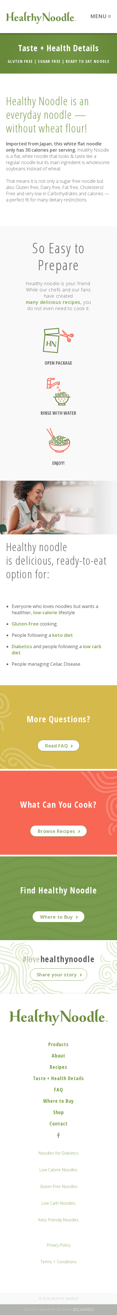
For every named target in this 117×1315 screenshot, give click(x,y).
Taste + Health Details (58, 1078)
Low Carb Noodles (58, 1203)
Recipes (58, 1066)
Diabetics (22, 646)
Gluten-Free (25, 624)
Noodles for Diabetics (59, 1153)
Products (58, 1044)
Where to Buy (56, 917)
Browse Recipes (56, 831)
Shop (58, 1112)
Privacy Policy (58, 1245)
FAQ (58, 1089)
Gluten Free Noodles (59, 1186)
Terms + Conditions (59, 1261)
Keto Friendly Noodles (58, 1219)
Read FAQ (56, 746)
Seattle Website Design (47, 1310)
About (59, 1055)
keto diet (62, 635)
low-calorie (45, 612)
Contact (58, 1123)
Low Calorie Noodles (58, 1169)
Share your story (57, 975)
